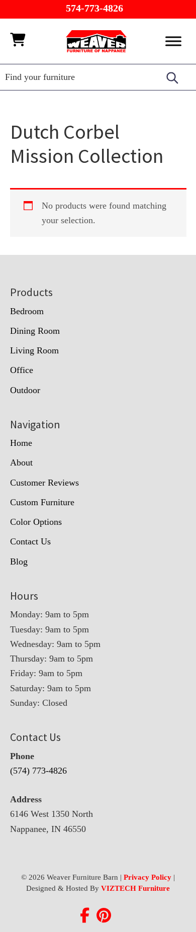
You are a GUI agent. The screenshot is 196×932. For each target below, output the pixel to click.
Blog (19, 561)
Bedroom (27, 311)
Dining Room (35, 331)
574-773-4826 (94, 8)
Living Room (34, 350)
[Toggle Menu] (173, 41)
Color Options (36, 522)
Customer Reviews (44, 483)
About (21, 462)
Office (21, 370)
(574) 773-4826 (38, 771)
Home (21, 443)
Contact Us (30, 541)
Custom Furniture (42, 502)
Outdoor (25, 390)
